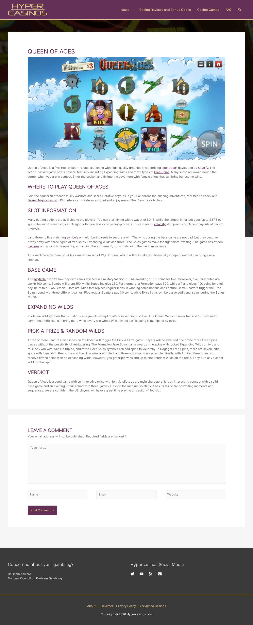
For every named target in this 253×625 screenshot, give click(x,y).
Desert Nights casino (42, 200)
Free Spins (161, 172)
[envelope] (160, 574)
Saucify (203, 168)
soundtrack (169, 168)
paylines (33, 246)
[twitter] (135, 574)
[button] (240, 10)
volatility (160, 224)
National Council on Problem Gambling (35, 578)
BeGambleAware (19, 574)
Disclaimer (105, 606)
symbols (72, 237)
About (91, 606)
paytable (40, 279)
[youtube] (144, 574)
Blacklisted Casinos (152, 606)
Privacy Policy (126, 606)
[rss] (153, 574)
